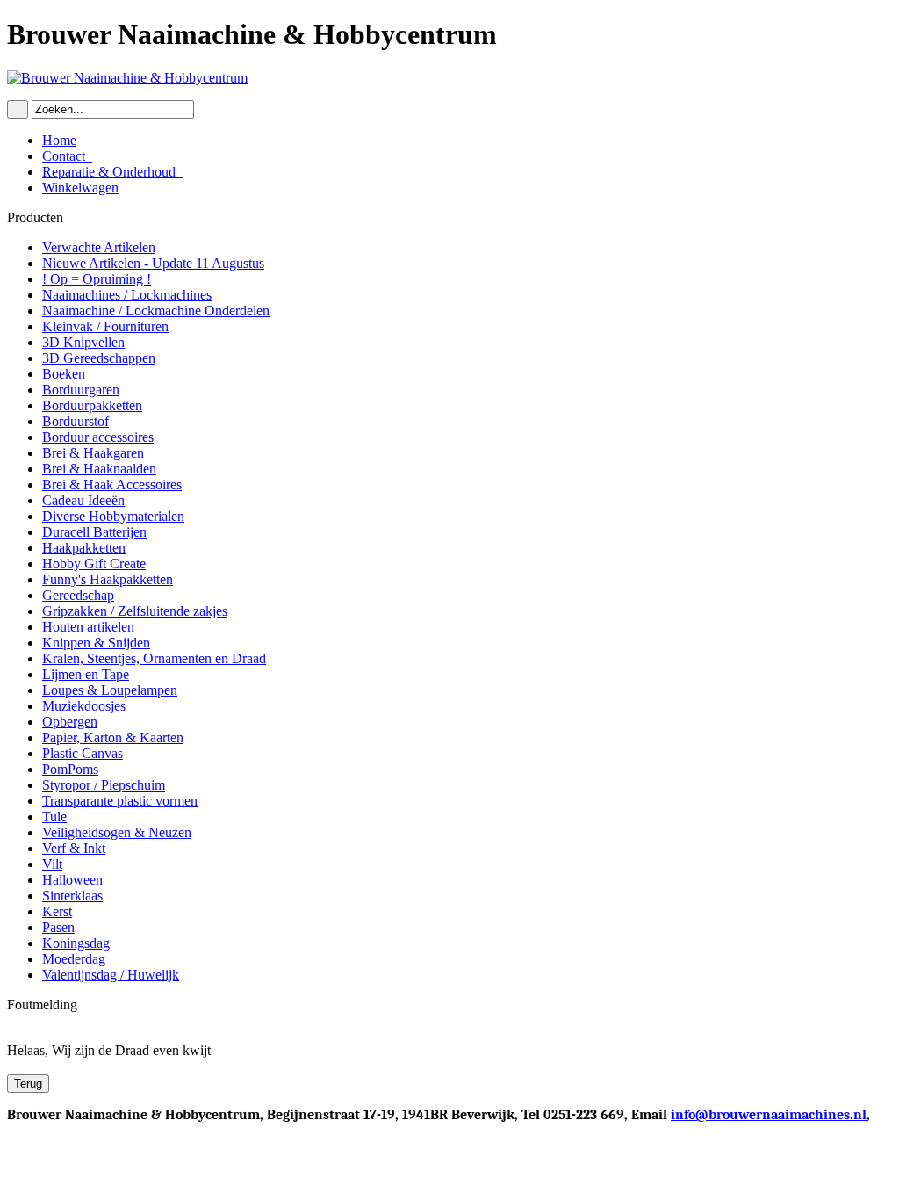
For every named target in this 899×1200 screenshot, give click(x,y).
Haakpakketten (84, 547)
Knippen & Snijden (96, 642)
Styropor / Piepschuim (103, 784)
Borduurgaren (80, 389)
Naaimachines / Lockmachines (127, 294)
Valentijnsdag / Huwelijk (110, 974)
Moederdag (73, 958)
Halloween (72, 879)
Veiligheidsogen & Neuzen (116, 832)
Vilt (52, 864)
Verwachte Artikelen (98, 247)
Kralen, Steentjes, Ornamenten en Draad (154, 658)
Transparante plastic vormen (120, 800)
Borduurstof (75, 421)
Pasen (58, 927)
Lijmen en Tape (85, 674)
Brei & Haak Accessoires (112, 484)
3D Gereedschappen (98, 358)
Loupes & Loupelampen (109, 690)
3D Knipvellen (83, 342)
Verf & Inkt (73, 848)
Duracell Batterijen (94, 531)
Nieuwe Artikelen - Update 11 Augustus (153, 263)
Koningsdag (76, 943)
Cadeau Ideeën (83, 500)
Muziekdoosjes (84, 705)
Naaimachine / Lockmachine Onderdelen (156, 310)
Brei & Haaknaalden (99, 468)
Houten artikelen (88, 626)
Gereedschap (78, 595)
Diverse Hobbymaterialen (113, 516)
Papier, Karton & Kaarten (112, 737)
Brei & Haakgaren (93, 452)
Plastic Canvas (82, 753)
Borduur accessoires (98, 437)
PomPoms (70, 769)
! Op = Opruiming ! (96, 278)
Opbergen (69, 721)
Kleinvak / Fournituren (105, 326)
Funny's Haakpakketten (107, 579)
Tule (54, 816)
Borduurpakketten (92, 405)
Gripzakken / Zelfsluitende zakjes (134, 611)
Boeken (63, 373)
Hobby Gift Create (94, 563)
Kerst (57, 911)
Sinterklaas (72, 895)
